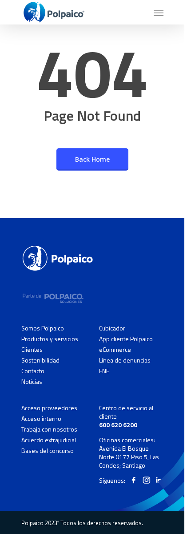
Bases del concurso (47, 450)
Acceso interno (41, 418)
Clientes (32, 349)
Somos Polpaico (42, 328)
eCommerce (115, 349)
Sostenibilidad (40, 360)
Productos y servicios (49, 338)
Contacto (32, 371)
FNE (104, 371)
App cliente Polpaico (126, 338)
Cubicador (112, 328)
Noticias (31, 381)
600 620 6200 (118, 424)
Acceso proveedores (49, 408)
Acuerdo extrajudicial (48, 440)
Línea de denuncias (125, 360)
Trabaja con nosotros (49, 429)
